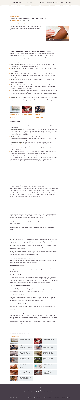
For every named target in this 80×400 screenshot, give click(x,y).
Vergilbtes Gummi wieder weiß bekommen (14, 116)
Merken (21, 23)
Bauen (43, 2)
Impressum (57, 397)
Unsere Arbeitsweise (37, 397)
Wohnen (62, 2)
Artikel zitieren (14, 23)
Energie (56, 2)
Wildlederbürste (19, 144)
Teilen (26, 23)
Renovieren (49, 2)
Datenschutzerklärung (66, 397)
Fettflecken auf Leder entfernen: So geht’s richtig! (39, 116)
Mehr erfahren (54, 391)
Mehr (31, 23)
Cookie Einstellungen (48, 397)
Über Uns (69, 2)
